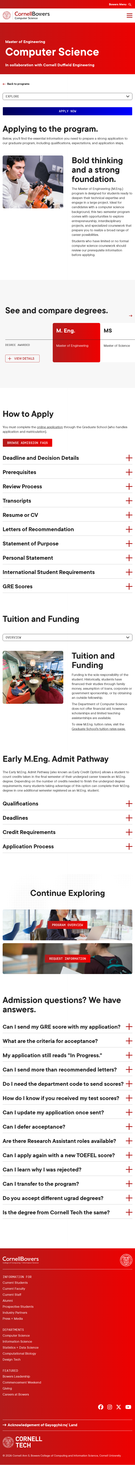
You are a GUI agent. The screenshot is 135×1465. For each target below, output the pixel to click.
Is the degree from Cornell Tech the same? (56, 1212)
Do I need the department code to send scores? (63, 1083)
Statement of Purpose (31, 543)
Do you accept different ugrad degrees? (53, 1197)
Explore (12, 96)
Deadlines (15, 817)
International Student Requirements (49, 571)
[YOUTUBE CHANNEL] (128, 1407)
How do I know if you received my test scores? (61, 1097)
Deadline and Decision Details (41, 457)
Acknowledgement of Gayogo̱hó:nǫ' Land (42, 1425)
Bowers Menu (118, 4)
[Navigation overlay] (129, 15)
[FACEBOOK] (100, 1407)
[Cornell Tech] (22, 1442)
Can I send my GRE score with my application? (61, 1026)
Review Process (22, 486)
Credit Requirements (29, 831)
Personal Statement (28, 557)
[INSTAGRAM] (109, 1407)
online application (50, 427)
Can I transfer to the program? (41, 1183)
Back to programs (18, 84)
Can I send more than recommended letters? (60, 1069)
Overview (13, 637)
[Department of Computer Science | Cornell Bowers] (26, 15)
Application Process (28, 846)
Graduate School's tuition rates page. (99, 729)
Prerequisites (19, 471)
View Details (24, 358)
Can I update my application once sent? (53, 1112)
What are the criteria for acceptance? (50, 1040)
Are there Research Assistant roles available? (59, 1140)
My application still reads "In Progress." (52, 1055)
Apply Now (67, 111)
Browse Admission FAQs (27, 443)
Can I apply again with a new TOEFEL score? (59, 1155)
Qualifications (20, 803)
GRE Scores (18, 586)
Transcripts (17, 500)
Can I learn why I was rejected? (42, 1169)
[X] (118, 1407)
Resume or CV (20, 514)
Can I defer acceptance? (34, 1126)
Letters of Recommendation (38, 529)
